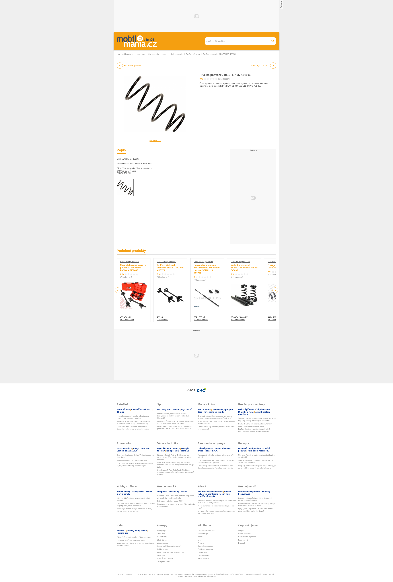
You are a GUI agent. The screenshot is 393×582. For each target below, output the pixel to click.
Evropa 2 (241, 543)
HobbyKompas (162, 549)
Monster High (203, 534)
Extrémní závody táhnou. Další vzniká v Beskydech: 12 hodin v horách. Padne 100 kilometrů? (173, 416)
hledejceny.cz (162, 530)
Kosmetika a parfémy (206, 546)
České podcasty (244, 534)
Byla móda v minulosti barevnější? (170, 501)
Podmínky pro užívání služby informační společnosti (223, 574)
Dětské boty (202, 552)
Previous (118, 290)
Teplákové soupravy (205, 549)
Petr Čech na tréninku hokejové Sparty (131, 540)
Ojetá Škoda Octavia (165, 558)
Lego (199, 540)
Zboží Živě (161, 534)
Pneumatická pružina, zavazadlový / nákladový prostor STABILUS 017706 (207, 269)
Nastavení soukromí (192, 576)
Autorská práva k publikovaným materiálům (187, 574)
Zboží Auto (161, 555)
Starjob (240, 530)
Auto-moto (141, 54)
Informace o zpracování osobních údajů (259, 574)
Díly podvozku (177, 54)
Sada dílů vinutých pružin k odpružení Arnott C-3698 (244, 267)
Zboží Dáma (161, 540)
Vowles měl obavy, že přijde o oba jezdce (132, 460)
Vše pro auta (153, 54)
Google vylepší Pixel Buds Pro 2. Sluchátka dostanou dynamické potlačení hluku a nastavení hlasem (175, 472)
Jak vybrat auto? (163, 562)
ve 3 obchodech (238, 319)
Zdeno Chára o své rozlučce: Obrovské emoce (134, 537)
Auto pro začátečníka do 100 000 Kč (170, 552)
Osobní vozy (162, 537)
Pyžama (201, 543)
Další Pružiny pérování (129, 262)
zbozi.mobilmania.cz (125, 54)
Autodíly (165, 54)
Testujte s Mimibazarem (206, 530)
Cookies (180, 576)
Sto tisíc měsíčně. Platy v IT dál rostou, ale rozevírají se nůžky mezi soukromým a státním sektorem (174, 457)
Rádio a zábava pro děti (247, 537)
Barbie (200, 537)
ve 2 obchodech (127, 319)
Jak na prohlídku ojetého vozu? (169, 546)
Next (275, 290)
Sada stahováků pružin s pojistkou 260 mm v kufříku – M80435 (133, 267)
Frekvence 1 (243, 540)
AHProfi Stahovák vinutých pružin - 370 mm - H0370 (170, 267)
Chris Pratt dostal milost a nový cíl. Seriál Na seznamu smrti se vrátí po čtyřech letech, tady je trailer (175, 465)
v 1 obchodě (162, 319)
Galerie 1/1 (155, 140)
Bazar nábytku (203, 558)
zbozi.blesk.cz (162, 543)
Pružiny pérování (193, 54)
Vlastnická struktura (208, 576)
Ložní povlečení (204, 555)
